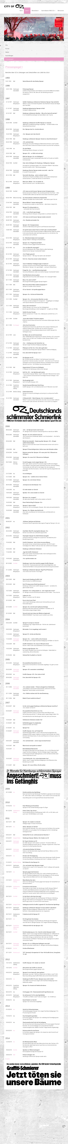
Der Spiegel (16, 325)
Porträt (7, 48)
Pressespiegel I (9, 59)
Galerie (7, 52)
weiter (8, 1059)
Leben (26, 10)
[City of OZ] (14, 6)
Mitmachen (61, 10)
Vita (6, 45)
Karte (21, 10)
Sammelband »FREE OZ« (47, 10)
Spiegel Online (16, 838)
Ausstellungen (9, 55)
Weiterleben (35, 10)
